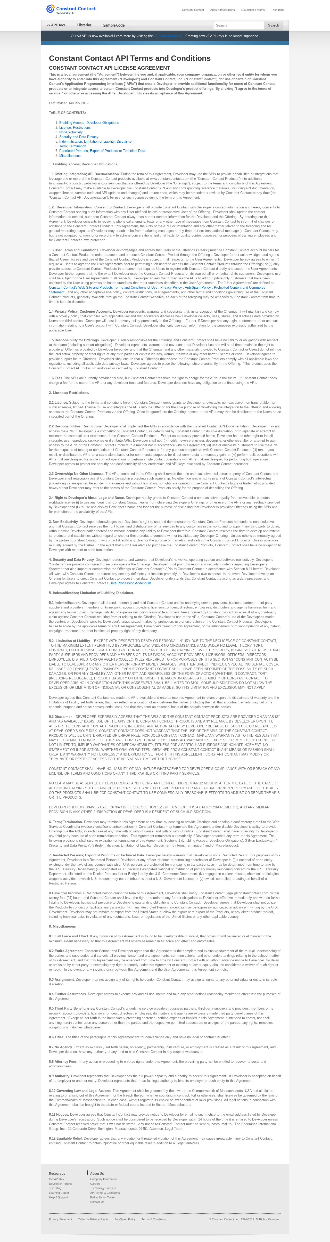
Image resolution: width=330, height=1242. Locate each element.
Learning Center (59, 1192)
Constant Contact (193, 9)
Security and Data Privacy (78, 137)
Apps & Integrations (222, 9)
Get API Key (56, 1179)
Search (273, 25)
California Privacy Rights (93, 1219)
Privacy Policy (171, 287)
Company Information (103, 1179)
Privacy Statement (61, 1219)
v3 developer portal (168, 36)
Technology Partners (103, 1188)
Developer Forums (253, 9)
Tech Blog (277, 9)
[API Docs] (56, 25)
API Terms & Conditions (105, 1192)
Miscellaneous (70, 156)
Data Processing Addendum (131, 583)
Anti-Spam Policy (198, 287)
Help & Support (58, 1197)
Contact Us (97, 1201)
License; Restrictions (75, 127)
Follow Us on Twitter (103, 1197)
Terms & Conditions (154, 1219)
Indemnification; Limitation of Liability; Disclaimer (96, 141)
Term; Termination (72, 146)
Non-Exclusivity (71, 132)
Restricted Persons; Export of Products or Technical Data (102, 151)
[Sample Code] (114, 25)
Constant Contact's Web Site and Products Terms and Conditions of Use (103, 287)
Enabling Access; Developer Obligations (89, 123)
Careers (95, 1183)
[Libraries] (84, 25)
